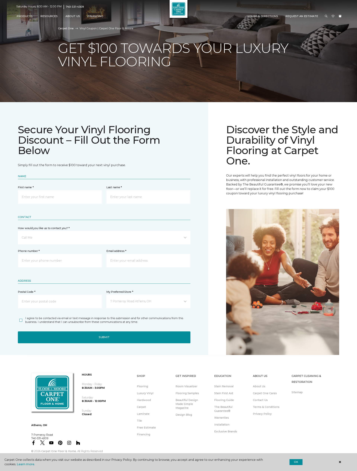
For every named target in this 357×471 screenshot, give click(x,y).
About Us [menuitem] (259, 386)
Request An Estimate (301, 16)
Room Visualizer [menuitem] (186, 386)
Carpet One (66, 28)
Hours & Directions (262, 16)
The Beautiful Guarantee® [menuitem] (223, 409)
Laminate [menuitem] (143, 413)
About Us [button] (72, 16)
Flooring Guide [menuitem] (224, 400)
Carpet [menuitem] (141, 407)
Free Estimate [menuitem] (146, 427)
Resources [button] (49, 16)
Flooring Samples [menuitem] (187, 393)
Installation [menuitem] (221, 424)
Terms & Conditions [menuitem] (266, 407)
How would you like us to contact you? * (44, 228)
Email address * (116, 251)
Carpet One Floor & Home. (59, 451)
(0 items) (340, 16)
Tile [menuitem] (139, 420)
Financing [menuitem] (95, 16)
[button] (326, 16)
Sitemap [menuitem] (297, 392)
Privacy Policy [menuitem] (262, 413)
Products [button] (25, 16)
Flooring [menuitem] (142, 386)
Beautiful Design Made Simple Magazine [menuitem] (187, 404)
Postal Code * (26, 292)
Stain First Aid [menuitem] (223, 393)
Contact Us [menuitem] (260, 400)
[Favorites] (333, 16)
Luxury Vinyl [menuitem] (145, 393)
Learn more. (26, 464)
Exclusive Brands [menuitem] (225, 431)
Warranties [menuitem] (221, 417)
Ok (296, 462)
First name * (26, 187)
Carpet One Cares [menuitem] (265, 393)
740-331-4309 (75, 6)
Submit (104, 337)
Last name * (114, 187)
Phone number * (29, 251)
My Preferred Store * (119, 292)
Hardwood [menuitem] (144, 400)
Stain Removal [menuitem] (224, 386)
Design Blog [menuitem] (184, 414)
